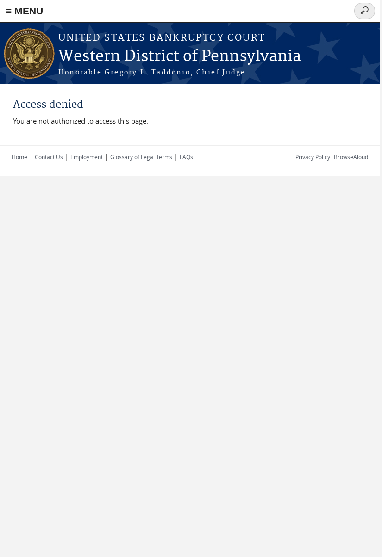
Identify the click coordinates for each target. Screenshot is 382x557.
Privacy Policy (312, 157)
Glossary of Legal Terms (141, 157)
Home (19, 157)
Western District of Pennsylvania (179, 56)
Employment (86, 157)
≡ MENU (24, 11)
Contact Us (49, 157)
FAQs (186, 157)
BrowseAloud (351, 157)
